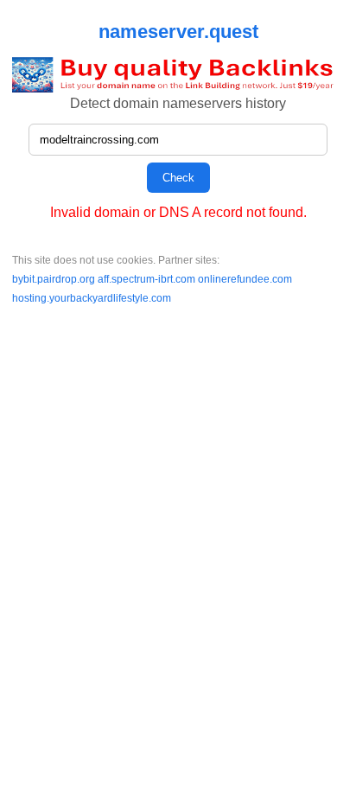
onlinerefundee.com (245, 279)
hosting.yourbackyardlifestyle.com (91, 298)
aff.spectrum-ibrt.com (148, 279)
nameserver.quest (178, 31)
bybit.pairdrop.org (55, 279)
